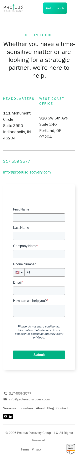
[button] (72, 8)
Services (9, 408)
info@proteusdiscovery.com (27, 172)
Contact (62, 408)
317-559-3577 (23, 161)
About (40, 408)
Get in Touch (55, 8)
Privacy (37, 449)
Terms (25, 449)
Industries (26, 408)
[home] (15, 8)
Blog (50, 408)
